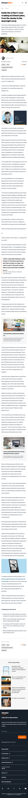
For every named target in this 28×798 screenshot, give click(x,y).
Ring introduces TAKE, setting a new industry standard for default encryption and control (15, 615)
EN (4, 768)
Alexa (8, 64)
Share (24, 64)
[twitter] (14, 788)
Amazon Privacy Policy (18, 793)
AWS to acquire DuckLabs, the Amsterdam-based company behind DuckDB (14, 620)
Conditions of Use (10, 793)
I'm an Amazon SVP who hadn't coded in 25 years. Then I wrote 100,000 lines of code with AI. (14, 625)
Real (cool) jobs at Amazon (7, 67)
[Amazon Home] (6, 2)
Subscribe (22, 737)
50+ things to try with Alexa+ (18, 698)
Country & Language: (6, 766)
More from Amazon (6, 781)
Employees (4, 70)
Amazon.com (5, 758)
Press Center (5, 753)
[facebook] (2, 788)
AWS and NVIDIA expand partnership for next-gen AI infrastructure (15, 631)
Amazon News (5, 749)
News (2, 8)
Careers (4, 773)
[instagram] (8, 788)
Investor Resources (6, 762)
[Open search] (22, 2)
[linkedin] (20, 788)
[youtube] (25, 788)
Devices (6, 8)
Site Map (4, 777)
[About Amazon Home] (5, 713)
